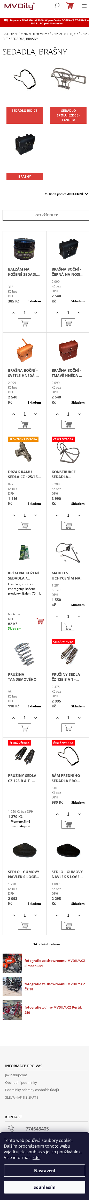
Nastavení (44, 1171)
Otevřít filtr (46, 215)
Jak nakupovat (16, 1075)
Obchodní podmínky (21, 1082)
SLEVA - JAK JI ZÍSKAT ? (21, 1097)
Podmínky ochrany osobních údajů (32, 1089)
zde (36, 1157)
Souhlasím (45, 1187)
